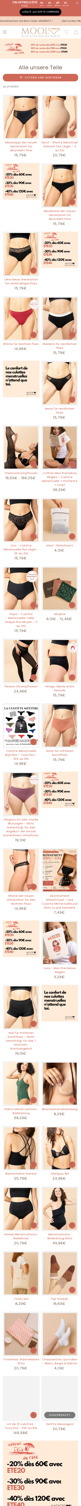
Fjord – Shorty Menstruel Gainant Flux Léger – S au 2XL (60, 146)
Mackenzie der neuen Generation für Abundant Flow (60, 215)
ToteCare (21, 1299)
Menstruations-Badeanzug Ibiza (59, 1236)
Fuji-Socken (59, 1299)
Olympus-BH (60, 1174)
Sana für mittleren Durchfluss (60, 753)
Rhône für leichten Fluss (21, 344)
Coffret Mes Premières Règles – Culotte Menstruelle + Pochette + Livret (59, 479)
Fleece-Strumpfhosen (21, 686)
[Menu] (5, 32)
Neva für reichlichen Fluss (60, 410)
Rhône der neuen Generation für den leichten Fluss (21, 900)
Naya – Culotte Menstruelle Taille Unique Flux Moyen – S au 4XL (21, 620)
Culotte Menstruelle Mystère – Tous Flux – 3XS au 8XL (21, 755)
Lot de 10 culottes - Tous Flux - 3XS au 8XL (21, 1426)
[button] (66, 32)
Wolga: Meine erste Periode (59, 688)
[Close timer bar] (77, 2)
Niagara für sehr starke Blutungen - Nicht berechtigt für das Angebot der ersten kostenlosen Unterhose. (21, 827)
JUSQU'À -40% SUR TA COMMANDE (40, 11)
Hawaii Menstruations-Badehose (21, 1236)
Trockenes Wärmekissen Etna (21, 1361)
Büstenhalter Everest (21, 1174)
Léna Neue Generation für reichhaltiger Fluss (21, 281)
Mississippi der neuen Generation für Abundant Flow (21, 146)
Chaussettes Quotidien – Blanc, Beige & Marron (60, 1361)
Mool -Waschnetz (60, 545)
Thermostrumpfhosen (21, 473)
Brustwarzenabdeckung (60, 1109)
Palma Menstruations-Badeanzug (21, 1111)
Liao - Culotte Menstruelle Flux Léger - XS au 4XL (21, 549)
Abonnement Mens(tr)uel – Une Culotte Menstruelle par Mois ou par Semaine (60, 902)
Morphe (60, 614)
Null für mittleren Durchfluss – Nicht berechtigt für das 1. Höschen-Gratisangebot (21, 1040)
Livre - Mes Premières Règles (60, 970)
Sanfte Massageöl (60, 1424)
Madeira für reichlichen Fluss (60, 346)
